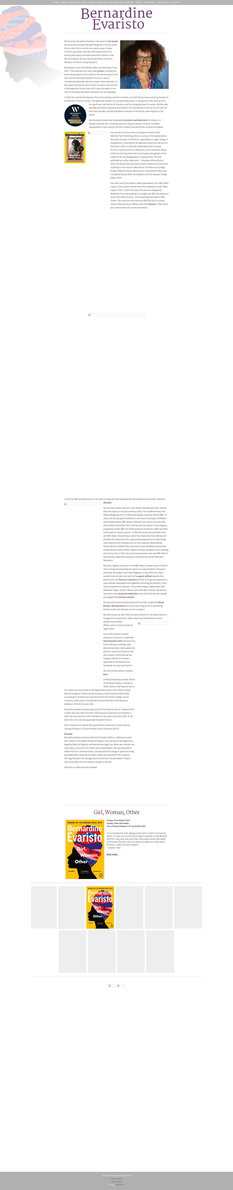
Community (150, 2)
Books (92, 2)
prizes (101, 71)
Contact (175, 2)
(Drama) (107, 503)
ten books (113, 41)
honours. (152, 204)
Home (56, 2)
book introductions (128, 594)
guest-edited (145, 576)
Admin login (116, 1181)
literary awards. (127, 597)
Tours (138, 2)
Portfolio (163, 2)
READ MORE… (113, 855)
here (105, 674)
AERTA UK (120, 1184)
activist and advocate (136, 120)
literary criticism (127, 580)
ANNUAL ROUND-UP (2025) (73, 2)
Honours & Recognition (110, 2)
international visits (113, 641)
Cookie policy (116, 1178)
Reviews (129, 2)
